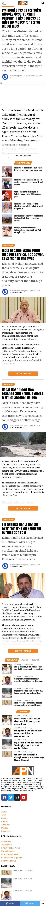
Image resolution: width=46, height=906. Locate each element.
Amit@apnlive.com (19, 427)
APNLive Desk (17, 292)
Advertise (5, 824)
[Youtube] (23, 797)
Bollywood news (8, 861)
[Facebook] (4, 797)
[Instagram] (17, 797)
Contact (4, 821)
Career (4, 818)
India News (6, 841)
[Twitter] (11, 797)
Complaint (5, 831)
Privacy (4, 828)
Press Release (8, 851)
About (4, 812)
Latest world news (9, 854)
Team (3, 815)
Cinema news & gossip (11, 857)
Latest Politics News (10, 848)
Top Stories (6, 845)
